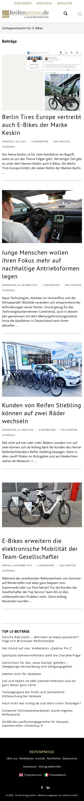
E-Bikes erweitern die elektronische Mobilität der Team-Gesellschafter (40, 548)
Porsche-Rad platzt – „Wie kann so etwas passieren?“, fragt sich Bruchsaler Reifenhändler (41, 639)
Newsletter (64, 2)
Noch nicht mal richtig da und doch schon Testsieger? (41, 703)
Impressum (30, 766)
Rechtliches (54, 758)
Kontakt (40, 758)
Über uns (12, 758)
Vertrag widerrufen (49, 766)
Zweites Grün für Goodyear (22, 674)
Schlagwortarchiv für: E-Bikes (22, 28)
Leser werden (23, 2)
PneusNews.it (58, 775)
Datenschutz (69, 758)
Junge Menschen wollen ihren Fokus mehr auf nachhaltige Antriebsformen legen (41, 264)
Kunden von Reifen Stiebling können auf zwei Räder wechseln (41, 413)
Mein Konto (44, 2)
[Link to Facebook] (42, 788)
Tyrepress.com (33, 775)
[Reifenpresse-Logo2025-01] (25, 14)
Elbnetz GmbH (70, 795)
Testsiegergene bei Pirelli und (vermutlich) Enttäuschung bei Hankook (33, 694)
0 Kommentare (39, 141)
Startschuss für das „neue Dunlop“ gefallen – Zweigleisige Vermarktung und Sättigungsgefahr (37, 665)
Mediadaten (26, 758)
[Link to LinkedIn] (48, 788)
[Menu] (80, 14)
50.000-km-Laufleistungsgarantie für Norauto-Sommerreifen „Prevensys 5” (35, 724)
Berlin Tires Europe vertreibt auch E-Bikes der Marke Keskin (41, 124)
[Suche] (67, 14)
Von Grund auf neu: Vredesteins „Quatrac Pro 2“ (37, 648)
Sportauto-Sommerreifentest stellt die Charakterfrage (41, 655)
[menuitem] (23, 3)
